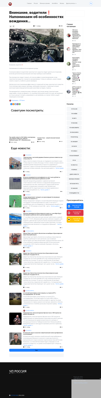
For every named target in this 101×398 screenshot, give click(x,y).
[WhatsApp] (19, 104)
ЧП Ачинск (28, 155)
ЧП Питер (74, 146)
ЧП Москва (74, 123)
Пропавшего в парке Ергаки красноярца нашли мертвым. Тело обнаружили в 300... (76, 48)
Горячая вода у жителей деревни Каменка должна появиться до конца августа (42, 158)
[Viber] (17, 104)
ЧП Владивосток (74, 193)
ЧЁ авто (74, 118)
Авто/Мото (55, 3)
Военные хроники (45, 3)
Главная (29, 3)
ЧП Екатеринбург (74, 155)
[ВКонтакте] (11, 104)
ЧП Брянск (74, 169)
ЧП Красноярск (29, 231)
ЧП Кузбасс (74, 151)
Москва (62, 3)
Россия (36, 3)
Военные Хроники (74, 179)
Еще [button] (36, 350)
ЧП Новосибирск (74, 127)
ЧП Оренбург (74, 141)
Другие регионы (70, 3)
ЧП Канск (28, 175)
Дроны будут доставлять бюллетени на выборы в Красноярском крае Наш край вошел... (42, 234)
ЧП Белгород (74, 137)
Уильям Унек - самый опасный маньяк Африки (48, 138)
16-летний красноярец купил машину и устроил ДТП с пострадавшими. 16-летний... (39, 293)
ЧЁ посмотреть (74, 183)
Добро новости (74, 174)
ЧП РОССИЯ (14, 395)
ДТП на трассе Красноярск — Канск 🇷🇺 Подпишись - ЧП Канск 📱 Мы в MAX (77, 90)
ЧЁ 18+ (74, 160)
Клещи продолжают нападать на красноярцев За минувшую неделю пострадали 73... (41, 197)
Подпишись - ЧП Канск (18, 100)
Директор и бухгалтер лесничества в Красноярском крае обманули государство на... (40, 254)
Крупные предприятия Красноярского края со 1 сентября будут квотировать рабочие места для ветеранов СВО (42, 214)
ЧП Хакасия (74, 188)
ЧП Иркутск (74, 165)
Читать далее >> (45, 190)
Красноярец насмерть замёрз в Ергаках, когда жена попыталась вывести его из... (76, 62)
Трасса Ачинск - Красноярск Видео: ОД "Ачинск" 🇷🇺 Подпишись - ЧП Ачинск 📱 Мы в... (76, 77)
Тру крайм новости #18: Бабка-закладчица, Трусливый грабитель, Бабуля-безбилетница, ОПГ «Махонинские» (22, 139)
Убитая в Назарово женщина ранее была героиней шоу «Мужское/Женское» (76, 34)
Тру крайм (74, 113)
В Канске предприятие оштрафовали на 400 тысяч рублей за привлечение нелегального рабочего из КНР (41, 178)
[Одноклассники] (13, 104)
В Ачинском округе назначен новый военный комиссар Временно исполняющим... (43, 333)
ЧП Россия (74, 109)
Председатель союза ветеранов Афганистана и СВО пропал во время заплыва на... (42, 313)
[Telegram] (15, 104)
